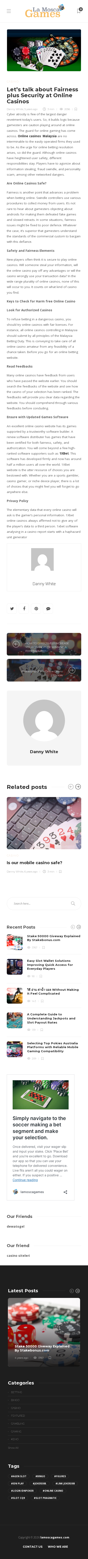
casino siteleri (18, 1255)
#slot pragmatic (45, 1498)
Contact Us (32, 1546)
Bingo (15, 1400)
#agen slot (18, 1476)
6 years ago (30, 871)
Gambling (18, 1423)
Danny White (15, 109)
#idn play (17, 1483)
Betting (32, 638)
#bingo (40, 1476)
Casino (13, 81)
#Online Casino (53, 1490)
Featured (18, 1415)
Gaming (16, 1431)
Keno (15, 1439)
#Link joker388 (65, 1483)
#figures (60, 1476)
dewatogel (15, 1226)
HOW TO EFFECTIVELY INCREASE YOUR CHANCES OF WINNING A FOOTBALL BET (47, 647)
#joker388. (39, 1483)
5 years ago (30, 109)
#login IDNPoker (22, 1490)
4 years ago (21, 1357)
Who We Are (58, 1546)
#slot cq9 (18, 1498)
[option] (44, 834)
